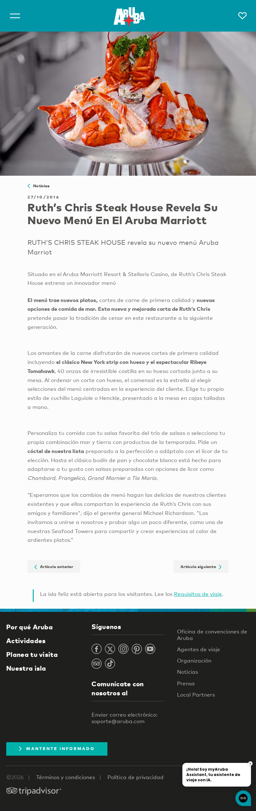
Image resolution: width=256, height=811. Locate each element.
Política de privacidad (135, 777)
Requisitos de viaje (198, 594)
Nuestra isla (26, 668)
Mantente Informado (60, 748)
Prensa (186, 683)
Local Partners (196, 694)
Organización (194, 660)
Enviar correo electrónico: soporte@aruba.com (124, 717)
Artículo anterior (55, 566)
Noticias (40, 185)
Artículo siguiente (199, 566)
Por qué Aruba (29, 627)
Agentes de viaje (198, 649)
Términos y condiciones (65, 777)
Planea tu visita (32, 654)
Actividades (26, 641)
